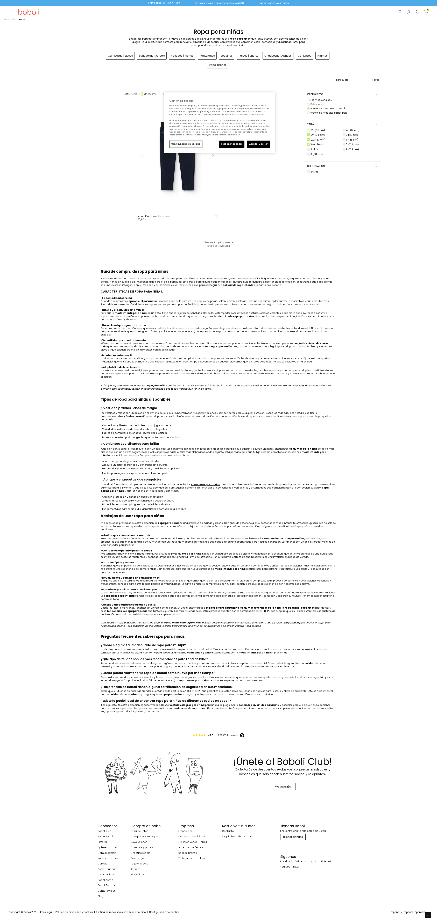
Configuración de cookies (185, 144)
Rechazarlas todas (232, 144)
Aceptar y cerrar (258, 144)
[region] (219, 122)
